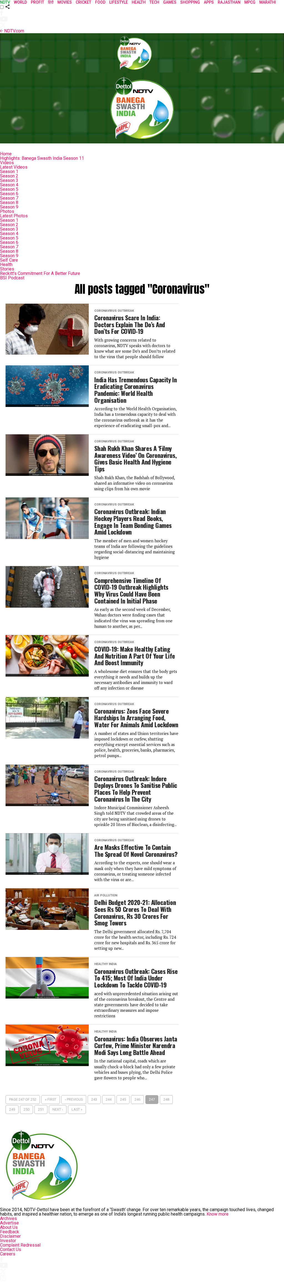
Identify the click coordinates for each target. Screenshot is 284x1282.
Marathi (267, 2)
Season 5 (9, 189)
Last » (77, 1109)
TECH (154, 2)
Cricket (83, 2)
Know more (218, 1214)
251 (41, 1109)
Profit (37, 2)
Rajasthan (229, 2)
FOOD (100, 2)
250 (26, 1109)
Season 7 (9, 198)
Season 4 (9, 184)
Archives (8, 1218)
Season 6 (9, 193)
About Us (9, 1227)
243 (94, 1099)
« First (50, 1099)
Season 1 (9, 171)
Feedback (9, 1231)
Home (6, 153)
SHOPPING (190, 2)
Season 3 (9, 180)
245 (123, 1099)
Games (169, 2)
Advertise (9, 1223)
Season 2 (9, 176)
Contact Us (10, 1249)
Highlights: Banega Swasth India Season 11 (42, 158)
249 (12, 1109)
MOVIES (64, 2)
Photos (7, 211)
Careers (7, 1254)
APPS (209, 2)
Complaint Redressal (20, 1245)
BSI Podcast (12, 277)
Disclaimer (10, 1236)
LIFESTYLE (118, 2)
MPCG (249, 2)
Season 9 (9, 207)
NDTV (5, 2)
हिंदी (51, 2)
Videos (7, 162)
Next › (57, 1109)
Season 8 (9, 202)
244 (108, 1099)
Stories (7, 269)
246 (137, 1099)
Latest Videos (13, 167)
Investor (8, 1240)
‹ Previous (74, 1099)
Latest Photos (14, 215)
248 (166, 1099)
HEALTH (139, 2)
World (20, 2)
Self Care (9, 260)
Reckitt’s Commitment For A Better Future (40, 273)
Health (6, 264)
